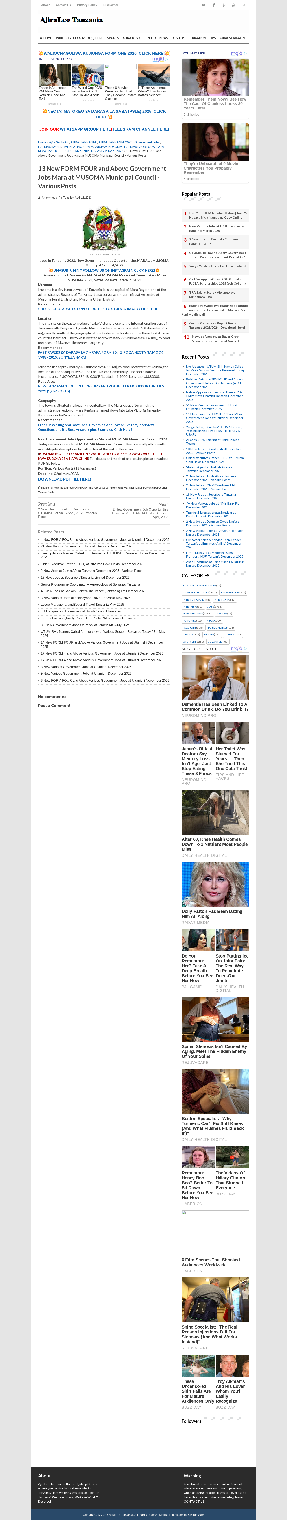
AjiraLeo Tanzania (121, 1514)
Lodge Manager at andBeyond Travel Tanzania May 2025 (82, 604)
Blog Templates (172, 1514)
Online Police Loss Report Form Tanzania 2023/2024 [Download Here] (217, 325)
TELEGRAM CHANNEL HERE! (140, 129)
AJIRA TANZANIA (83, 142)
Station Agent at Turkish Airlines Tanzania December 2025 (209, 469)
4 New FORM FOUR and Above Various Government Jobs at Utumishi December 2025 (105, 539)
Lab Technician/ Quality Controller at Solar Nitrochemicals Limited (88, 618)
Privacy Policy (87, 5)
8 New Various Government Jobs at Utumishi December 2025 (86, 667)
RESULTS (178, 38)
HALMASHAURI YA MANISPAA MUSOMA (92, 146)
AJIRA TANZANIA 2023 (115, 142)
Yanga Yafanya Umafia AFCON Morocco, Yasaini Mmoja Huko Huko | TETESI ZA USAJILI (214, 430)
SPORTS (113, 38)
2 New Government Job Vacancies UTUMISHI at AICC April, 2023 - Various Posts (67, 513)
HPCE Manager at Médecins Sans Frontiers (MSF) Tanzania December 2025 (214, 554)
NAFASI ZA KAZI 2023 (107, 151)
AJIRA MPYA (131, 38)
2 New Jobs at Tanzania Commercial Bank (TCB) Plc (215, 241)
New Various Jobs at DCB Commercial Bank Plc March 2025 (217, 228)
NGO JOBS (189, 627)
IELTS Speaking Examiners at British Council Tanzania (81, 611)
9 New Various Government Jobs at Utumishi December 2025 (86, 673)
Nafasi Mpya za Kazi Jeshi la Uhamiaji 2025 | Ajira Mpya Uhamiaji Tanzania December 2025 (215, 395)
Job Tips (221, 613)
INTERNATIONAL (193, 599)
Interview (190, 606)
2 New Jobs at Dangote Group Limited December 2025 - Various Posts (212, 523)
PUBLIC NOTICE (217, 627)
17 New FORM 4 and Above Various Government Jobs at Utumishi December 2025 (102, 653)
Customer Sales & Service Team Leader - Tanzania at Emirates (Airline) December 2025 (214, 543)
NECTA (211, 620)
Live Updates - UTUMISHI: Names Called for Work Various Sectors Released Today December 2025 (215, 370)
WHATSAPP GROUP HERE (85, 129)
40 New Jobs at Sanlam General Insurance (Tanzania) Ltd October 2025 (93, 591)
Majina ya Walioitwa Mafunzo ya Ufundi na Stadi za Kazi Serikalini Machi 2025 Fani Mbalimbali (215, 310)
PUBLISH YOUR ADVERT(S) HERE (79, 38)
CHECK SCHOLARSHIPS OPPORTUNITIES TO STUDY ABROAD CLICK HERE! (98, 309)
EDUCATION (197, 38)
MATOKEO (189, 620)
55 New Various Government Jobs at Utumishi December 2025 (211, 407)
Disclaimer (110, 5)
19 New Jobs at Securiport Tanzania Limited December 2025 (85, 577)
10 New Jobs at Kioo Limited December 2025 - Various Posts (213, 451)
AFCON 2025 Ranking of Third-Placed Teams (212, 441)
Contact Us (63, 5)
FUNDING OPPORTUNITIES (199, 585)
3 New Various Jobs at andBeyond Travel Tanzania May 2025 (85, 598)
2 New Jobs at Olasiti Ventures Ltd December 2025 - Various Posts (210, 487)
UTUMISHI (189, 641)
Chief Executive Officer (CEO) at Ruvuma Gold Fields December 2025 (92, 564)
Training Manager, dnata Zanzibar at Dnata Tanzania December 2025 (211, 514)
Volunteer (215, 641)
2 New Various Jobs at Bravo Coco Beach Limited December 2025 (214, 532)
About (45, 5)
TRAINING (230, 634)
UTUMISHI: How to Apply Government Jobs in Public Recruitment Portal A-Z (217, 255)
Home (47, 38)
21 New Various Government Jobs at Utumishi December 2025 (87, 546)
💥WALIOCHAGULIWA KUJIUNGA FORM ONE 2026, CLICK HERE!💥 (104, 53)
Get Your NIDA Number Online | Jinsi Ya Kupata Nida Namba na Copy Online (218, 215)
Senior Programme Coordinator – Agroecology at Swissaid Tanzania (90, 584)
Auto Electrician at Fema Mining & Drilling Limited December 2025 (215, 563)
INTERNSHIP (221, 599)
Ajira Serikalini (58, 142)
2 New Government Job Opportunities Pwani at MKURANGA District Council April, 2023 (140, 513)
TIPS (212, 38)
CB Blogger (196, 1514)
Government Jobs (146, 142)
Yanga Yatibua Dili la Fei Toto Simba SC (218, 266)
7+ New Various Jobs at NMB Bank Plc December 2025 (212, 505)
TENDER (150, 38)
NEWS (163, 38)
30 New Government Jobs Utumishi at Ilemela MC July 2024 (85, 625)
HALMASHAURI (49, 146)
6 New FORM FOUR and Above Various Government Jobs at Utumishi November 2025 (105, 680)
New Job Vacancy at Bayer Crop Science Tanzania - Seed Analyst (215, 339)
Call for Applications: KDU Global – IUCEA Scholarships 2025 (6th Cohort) (217, 281)
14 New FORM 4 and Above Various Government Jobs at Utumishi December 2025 (102, 660)
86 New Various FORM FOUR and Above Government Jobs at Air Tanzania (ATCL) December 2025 (214, 383)
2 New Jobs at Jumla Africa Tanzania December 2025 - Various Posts (92, 571)
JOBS (58, 151)
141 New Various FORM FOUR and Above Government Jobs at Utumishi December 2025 (215, 417)
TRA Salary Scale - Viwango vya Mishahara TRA (212, 294)
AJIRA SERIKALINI (233, 38)
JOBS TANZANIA (76, 151)
